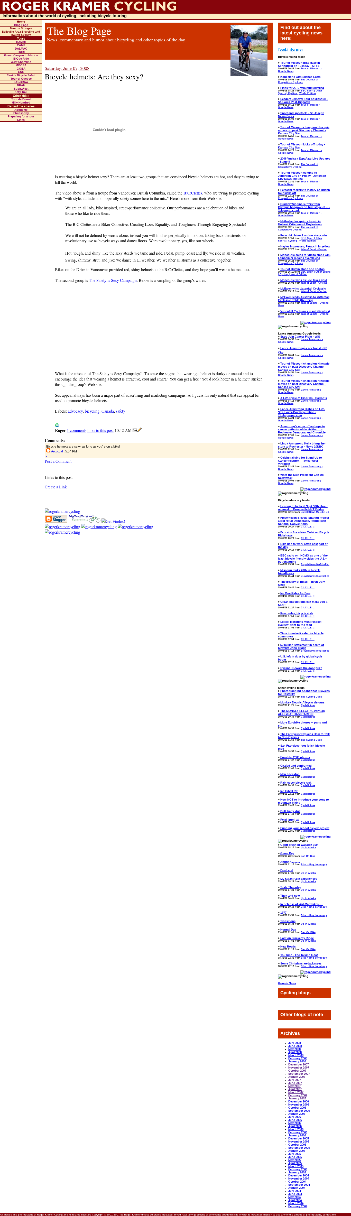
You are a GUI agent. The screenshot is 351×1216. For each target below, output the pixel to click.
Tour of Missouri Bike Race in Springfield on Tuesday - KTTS (299, 64)
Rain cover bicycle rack (295, 782)
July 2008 (294, 1042)
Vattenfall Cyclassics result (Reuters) (305, 311)
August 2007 (296, 1076)
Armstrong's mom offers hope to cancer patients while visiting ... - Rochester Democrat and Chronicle (302, 429)
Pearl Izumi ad (289, 819)
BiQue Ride (21, 58)
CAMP (21, 45)
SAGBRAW (21, 81)
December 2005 (298, 1138)
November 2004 (298, 1178)
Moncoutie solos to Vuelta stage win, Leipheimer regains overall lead (304, 256)
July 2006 (294, 1116)
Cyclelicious (308, 705)
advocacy (75, 411)
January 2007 (297, 1098)
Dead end (286, 870)
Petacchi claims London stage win (303, 235)
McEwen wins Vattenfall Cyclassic (303, 288)
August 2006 (296, 1113)
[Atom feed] (62, 511)
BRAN (21, 85)
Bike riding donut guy (314, 864)
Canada (107, 411)
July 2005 (294, 1153)
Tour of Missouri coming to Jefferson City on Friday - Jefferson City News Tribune (302, 175)
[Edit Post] (139, 430)
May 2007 (294, 1086)
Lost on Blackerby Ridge (297, 938)
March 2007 (295, 1092)
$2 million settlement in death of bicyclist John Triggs (301, 646)
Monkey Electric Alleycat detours (302, 702)
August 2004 (296, 1187)
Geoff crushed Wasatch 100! (299, 844)
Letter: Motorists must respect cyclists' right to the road (299, 623)
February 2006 (297, 1132)
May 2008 (294, 1049)
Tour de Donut (21, 99)
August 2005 (296, 1150)
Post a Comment (58, 461)
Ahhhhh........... (290, 861)
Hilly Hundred (21, 102)
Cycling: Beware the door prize (301, 668)
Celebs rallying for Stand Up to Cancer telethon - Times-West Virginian (300, 460)
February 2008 (297, 1058)
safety (120, 411)
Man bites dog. (290, 774)
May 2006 (294, 1123)
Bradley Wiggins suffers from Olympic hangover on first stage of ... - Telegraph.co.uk (304, 207)
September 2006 (299, 1110)
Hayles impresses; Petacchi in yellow (305, 246)
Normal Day (288, 929)
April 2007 (295, 1089)
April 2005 (295, 1163)
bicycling (92, 411)
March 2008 (295, 1055)
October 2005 (297, 1144)
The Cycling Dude (311, 696)
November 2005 (298, 1141)
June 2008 (295, 1045)
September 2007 (299, 1073)
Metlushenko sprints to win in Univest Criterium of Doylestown (300, 223)
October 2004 (297, 1181)
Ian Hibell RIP (289, 791)
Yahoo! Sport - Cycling (314, 249)
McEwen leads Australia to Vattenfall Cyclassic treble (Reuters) (303, 298)
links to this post (100, 430)
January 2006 (297, 1135)
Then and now (290, 895)
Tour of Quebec (21, 78)
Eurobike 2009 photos (295, 757)
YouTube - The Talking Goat (299, 955)
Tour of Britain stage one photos (302, 269)
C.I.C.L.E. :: (308, 526)
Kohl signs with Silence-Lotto (300, 76)
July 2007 (294, 1079)
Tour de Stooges (21, 28)
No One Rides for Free (295, 593)
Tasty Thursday (290, 887)
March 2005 (295, 1166)
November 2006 (298, 1104)
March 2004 (295, 1203)
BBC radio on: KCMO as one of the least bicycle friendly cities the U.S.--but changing (303, 558)
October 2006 (297, 1107)
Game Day (287, 853)
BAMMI (21, 41)
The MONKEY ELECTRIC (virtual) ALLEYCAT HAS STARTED (301, 712)
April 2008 (295, 1052)
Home (21, 21)
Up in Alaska (308, 847)
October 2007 (297, 1070)
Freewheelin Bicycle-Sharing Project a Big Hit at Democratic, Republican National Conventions (303, 520)
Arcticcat (57, 451)
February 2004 (297, 1206)
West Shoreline (21, 61)
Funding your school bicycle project (304, 828)
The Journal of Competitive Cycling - (298, 80)
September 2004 (299, 1184)
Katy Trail (21, 92)
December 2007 (298, 1064)
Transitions (287, 921)
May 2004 (294, 1197)
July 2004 (294, 1190)
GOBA (21, 68)
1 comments (76, 430)
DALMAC (21, 48)
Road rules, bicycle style (296, 613)
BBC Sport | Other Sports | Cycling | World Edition (300, 92)
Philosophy (21, 113)
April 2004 (295, 1200)
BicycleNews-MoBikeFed (315, 512)
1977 (283, 912)
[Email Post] (135, 430)
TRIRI (21, 51)
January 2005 (297, 1172)
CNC (21, 71)
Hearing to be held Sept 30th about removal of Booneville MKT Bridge (303, 508)
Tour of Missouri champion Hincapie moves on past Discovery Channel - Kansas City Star (303, 130)
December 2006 (298, 1101)
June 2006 (295, 1119)
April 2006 (295, 1126)
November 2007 (298, 1067)
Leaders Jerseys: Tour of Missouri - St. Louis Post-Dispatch (303, 100)
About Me (20, 109)
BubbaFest (21, 88)
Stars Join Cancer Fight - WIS (300, 336)
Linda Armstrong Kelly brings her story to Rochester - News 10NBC (302, 445)
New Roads (288, 946)
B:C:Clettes (192, 193)
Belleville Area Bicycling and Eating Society (21, 33)
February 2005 (297, 1169)
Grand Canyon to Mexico (21, 55)
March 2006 (295, 1129)
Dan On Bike (308, 856)
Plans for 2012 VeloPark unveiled (302, 87)
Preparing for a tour (21, 116)
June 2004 (295, 1193)
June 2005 (295, 1156)
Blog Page (21, 24)
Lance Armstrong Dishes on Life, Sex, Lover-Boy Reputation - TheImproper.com (301, 412)
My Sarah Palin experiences (298, 878)
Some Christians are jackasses (300, 963)
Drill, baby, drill (290, 811)
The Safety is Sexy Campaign (113, 280)
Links (21, 119)
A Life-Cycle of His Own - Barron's (303, 398)
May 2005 (294, 1160)
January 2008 (297, 1061)
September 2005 (299, 1147)
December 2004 (298, 1175)
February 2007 (297, 1095)
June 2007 (295, 1082)
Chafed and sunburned (296, 765)
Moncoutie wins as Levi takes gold (303, 280)
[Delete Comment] (46, 455)
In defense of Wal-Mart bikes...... (301, 904)
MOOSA (21, 65)
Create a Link (56, 486)
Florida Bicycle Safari (21, 75)
